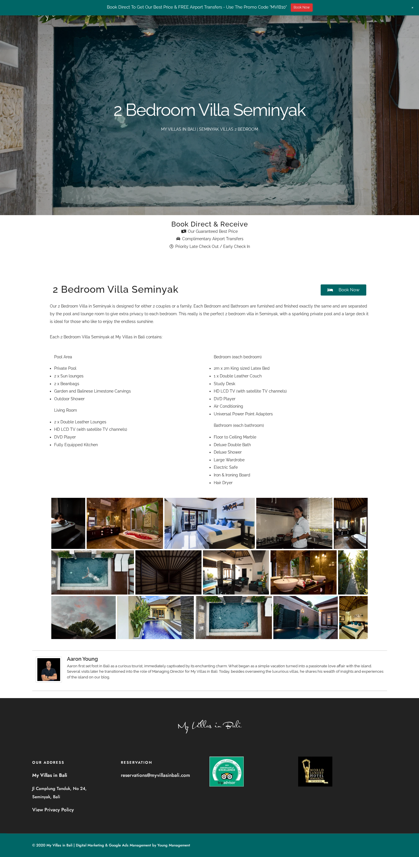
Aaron (72, 666)
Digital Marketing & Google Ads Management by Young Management (133, 845)
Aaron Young (82, 659)
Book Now (302, 7)
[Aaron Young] (49, 681)
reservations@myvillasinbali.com (155, 775)
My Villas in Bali (130, 337)
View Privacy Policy (53, 809)
